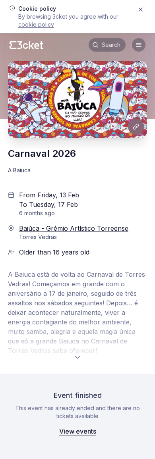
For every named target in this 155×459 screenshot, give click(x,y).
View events (77, 431)
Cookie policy (36, 24)
